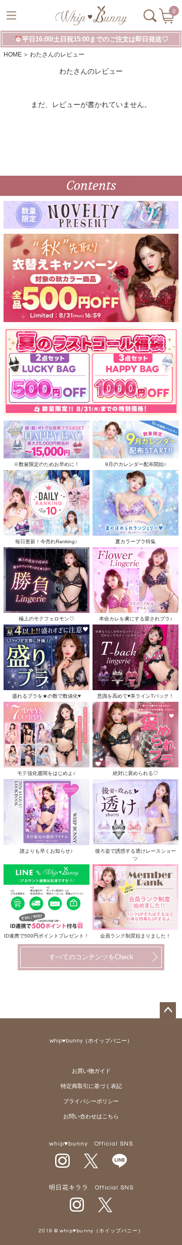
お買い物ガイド (91, 1071)
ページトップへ (168, 1010)
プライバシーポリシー (91, 1101)
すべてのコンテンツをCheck (91, 957)
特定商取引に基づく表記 (91, 1086)
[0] (167, 19)
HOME (13, 54)
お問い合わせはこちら (91, 1116)
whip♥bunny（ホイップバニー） (91, 1041)
